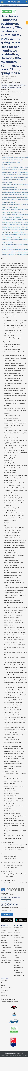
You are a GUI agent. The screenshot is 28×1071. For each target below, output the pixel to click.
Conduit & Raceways (6, 932)
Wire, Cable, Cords (6, 960)
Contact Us (4, 995)
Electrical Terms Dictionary (8, 999)
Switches (3, 957)
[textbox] (14, 5)
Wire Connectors (5, 962)
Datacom (16, 957)
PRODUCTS (4, 925)
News (2, 982)
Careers (3, 992)
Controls (8, 947)
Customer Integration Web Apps (10, 1001)
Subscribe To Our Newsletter (9, 907)
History (3, 985)
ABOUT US (4, 978)
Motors (3, 950)
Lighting (3, 947)
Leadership (4, 980)
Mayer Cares (4, 990)
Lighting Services (19, 975)
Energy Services (18, 972)
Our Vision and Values (7, 987)
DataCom (3, 940)
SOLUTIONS (18, 925)
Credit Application (6, 899)
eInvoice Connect (6, 901)
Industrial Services (19, 960)
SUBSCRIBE (7, 914)
